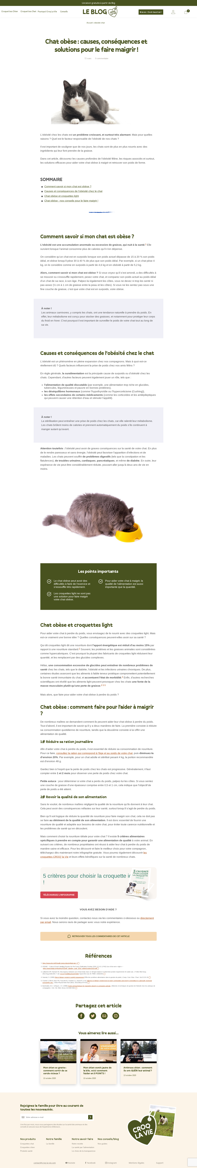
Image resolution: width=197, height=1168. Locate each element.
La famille (50, 1144)
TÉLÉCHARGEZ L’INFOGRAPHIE (59, 895)
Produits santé (26, 1151)
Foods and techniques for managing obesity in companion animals (89, 986)
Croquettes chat (27, 1144)
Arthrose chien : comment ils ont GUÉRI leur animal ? (138, 1069)
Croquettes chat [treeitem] (28, 11)
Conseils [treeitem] (64, 11)
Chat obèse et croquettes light (61, 196)
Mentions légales (136, 1162)
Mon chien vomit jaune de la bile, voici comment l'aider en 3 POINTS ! (97, 1070)
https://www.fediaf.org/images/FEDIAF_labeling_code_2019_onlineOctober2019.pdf (70, 968)
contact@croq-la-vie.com (45, 1162)
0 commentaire (101, 58)
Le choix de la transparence (83, 1151)
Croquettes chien (27, 1147)
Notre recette (77, 1144)
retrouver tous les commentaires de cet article (101, 936)
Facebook (91, 1162)
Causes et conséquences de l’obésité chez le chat (73, 191)
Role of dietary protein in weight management (69, 977)
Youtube (71, 1162)
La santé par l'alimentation (83, 1147)
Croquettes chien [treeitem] (9, 11)
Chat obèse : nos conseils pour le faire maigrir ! (71, 200)
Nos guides (102, 1144)
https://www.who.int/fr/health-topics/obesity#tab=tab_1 (59, 963)
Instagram (112, 1162)
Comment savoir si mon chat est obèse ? (67, 186)
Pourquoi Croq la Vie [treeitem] (47, 11)
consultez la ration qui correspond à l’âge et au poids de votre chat (94, 753)
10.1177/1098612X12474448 (69, 974)
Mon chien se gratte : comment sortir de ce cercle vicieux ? (55, 1070)
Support (159, 1162)
